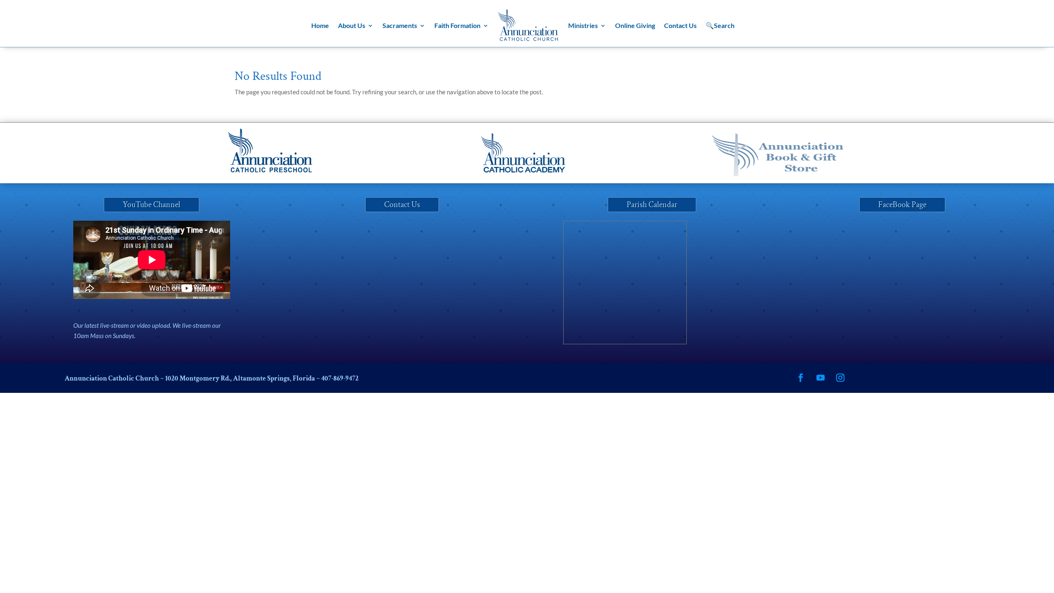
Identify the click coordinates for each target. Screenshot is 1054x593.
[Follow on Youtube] (820, 377)
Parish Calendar (652, 204)
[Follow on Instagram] (840, 377)
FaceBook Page (902, 204)
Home (320, 25)
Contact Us (680, 25)
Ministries (583, 25)
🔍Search (720, 25)
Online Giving (635, 25)
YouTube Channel (151, 204)
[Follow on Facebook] (801, 377)
